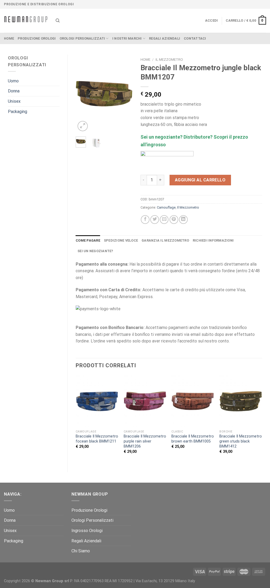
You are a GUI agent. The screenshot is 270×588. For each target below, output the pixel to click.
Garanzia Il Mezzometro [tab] (165, 240)
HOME (9, 38)
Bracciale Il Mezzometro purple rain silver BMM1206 (145, 441)
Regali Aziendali (164, 38)
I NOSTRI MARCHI (127, 38)
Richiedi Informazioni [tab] (213, 240)
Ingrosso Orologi (87, 530)
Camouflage (166, 207)
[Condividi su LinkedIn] (183, 219)
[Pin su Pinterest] (174, 219)
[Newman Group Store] (26, 21)
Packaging (17, 111)
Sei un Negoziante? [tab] (95, 251)
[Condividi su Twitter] (154, 219)
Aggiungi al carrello (200, 179)
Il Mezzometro (169, 59)
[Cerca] (58, 21)
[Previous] (83, 93)
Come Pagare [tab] (88, 240)
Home (145, 59)
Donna (14, 90)
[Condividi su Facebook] (145, 219)
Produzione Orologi (37, 38)
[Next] (124, 93)
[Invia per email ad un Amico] (164, 219)
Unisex (14, 101)
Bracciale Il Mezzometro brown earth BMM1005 (192, 439)
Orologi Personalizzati (82, 38)
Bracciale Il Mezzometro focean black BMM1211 (97, 439)
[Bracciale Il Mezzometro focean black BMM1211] (97, 401)
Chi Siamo (80, 550)
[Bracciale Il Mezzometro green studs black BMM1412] (240, 401)
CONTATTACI (195, 38)
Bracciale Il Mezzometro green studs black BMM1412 (240, 441)
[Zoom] (83, 126)
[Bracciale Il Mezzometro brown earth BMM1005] (192, 401)
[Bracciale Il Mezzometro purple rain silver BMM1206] (145, 401)
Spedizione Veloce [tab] (121, 240)
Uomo (13, 80)
